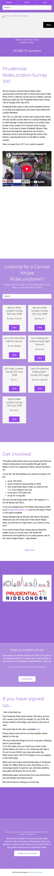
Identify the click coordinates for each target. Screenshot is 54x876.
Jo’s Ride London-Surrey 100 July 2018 (14, 371)
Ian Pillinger (16, 346)
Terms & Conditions (35, 872)
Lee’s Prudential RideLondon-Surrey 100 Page (40, 371)
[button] (14, 327)
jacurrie (41, 349)
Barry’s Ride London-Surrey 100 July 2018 (14, 310)
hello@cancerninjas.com (17, 510)
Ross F (16, 410)
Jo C (16, 380)
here (47, 500)
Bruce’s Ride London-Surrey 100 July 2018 (39, 310)
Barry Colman (16, 318)
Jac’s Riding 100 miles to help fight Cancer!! (39, 341)
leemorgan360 (41, 380)
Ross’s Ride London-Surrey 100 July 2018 (14, 402)
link (9, 490)
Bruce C (41, 318)
